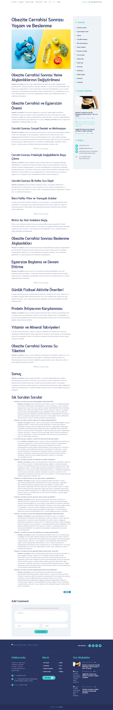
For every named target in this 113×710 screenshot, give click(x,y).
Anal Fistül (80, 82)
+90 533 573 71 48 (19, 675)
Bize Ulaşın (48, 677)
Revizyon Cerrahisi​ (82, 51)
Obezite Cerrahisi (29, 2)
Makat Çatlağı (81, 74)
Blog (54, 2)
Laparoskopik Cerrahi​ (82, 31)
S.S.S (50, 2)
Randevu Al (85, 2)
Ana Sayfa (14, 2)
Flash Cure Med (55, 707)
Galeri (45, 2)
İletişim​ (58, 2)
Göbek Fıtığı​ (80, 59)
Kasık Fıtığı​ (80, 62)
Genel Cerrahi (39, 2)
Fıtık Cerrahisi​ (80, 55)
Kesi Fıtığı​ (79, 66)
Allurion (79, 35)
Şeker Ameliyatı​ (81, 47)
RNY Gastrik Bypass (82, 43)
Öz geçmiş (21, 2)
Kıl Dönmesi (80, 70)
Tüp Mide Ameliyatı (82, 39)
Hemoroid (79, 78)
